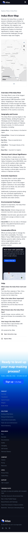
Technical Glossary (6, 451)
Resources (4, 465)
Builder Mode (4, 405)
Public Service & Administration (9, 422)
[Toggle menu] (25, 2)
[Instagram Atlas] (9, 528)
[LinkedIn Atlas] (2, 528)
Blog (2, 434)
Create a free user (9, 260)
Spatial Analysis (5, 400)
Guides (3, 442)
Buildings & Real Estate (7, 414)
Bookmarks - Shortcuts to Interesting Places (12, 507)
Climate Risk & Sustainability (8, 419)
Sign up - (13, 381)
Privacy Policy (5, 472)
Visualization (4, 397)
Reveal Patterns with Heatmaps (9, 501)
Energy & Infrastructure (7, 417)
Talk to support (5, 482)
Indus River (14, 11)
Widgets (3, 402)
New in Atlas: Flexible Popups (8, 499)
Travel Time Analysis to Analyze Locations (12, 504)
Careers (3, 459)
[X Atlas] (6, 528)
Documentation (5, 440)
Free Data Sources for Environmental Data (12, 496)
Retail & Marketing (6, 425)
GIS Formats (4, 448)
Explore (3, 11)
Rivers (8, 11)
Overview (3, 394)
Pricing (3, 462)
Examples (3, 437)
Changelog (4, 445)
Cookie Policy (4, 475)
